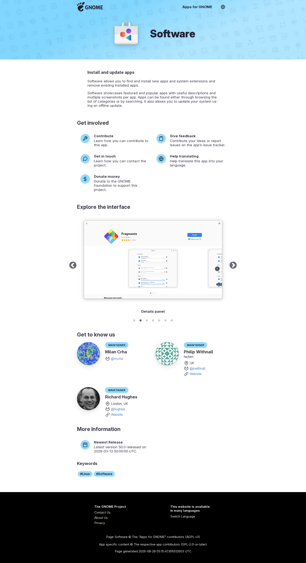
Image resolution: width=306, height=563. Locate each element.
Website (196, 374)
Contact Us (102, 512)
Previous (73, 265)
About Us (101, 518)
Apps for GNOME (197, 7)
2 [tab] (140, 320)
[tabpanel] (153, 265)
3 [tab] (147, 320)
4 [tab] (153, 320)
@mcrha (117, 359)
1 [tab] (134, 320)
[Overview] (90, 6)
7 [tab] (172, 320)
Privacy (99, 523)
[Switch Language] (223, 7)
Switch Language (182, 516)
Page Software (117, 537)
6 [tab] (165, 320)
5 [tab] (159, 320)
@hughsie (118, 409)
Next (233, 265)
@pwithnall (197, 368)
